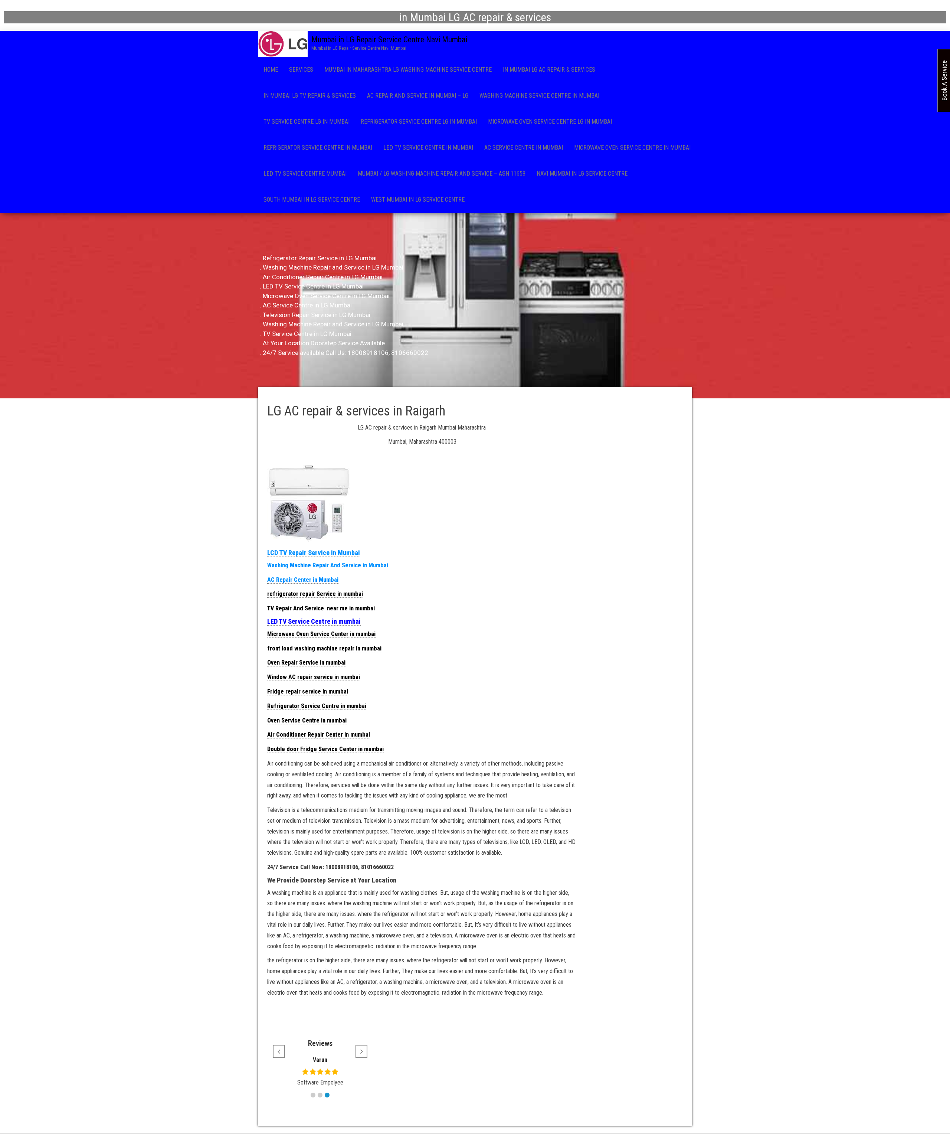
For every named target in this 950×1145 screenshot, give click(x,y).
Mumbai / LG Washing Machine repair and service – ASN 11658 (441, 173)
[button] (313, 1095)
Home (270, 69)
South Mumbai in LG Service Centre (311, 199)
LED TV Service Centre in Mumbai (428, 147)
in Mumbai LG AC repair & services (549, 69)
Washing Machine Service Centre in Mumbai (539, 95)
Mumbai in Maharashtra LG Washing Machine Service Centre (408, 69)
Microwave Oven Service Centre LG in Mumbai (550, 121)
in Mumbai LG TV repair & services (309, 95)
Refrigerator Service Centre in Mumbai (317, 147)
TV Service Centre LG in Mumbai (306, 121)
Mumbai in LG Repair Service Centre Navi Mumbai (389, 39)
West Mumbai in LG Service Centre (418, 199)
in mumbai (362, 608)
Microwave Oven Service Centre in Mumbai (632, 147)
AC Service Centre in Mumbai (523, 147)
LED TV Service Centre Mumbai (305, 173)
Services (301, 69)
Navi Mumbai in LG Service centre (582, 173)
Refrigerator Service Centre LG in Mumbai (419, 121)
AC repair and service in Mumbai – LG (417, 95)
